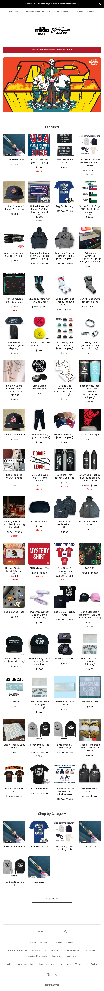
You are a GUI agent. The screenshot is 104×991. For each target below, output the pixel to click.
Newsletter (65, 964)
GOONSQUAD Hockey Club (65, 950)
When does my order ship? (36, 11)
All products (52, 898)
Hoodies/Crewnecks (37, 956)
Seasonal (56, 956)
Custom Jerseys (62, 11)
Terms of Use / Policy (86, 964)
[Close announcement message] (100, 4)
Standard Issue (39, 950)
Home (33, 942)
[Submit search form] (65, 931)
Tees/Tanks (90, 950)
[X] (55, 975)
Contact (79, 11)
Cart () (91, 11)
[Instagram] (48, 975)
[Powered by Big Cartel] (52, 985)
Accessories (71, 956)
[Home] (52, 31)
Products (13, 11)
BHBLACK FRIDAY (17, 950)
